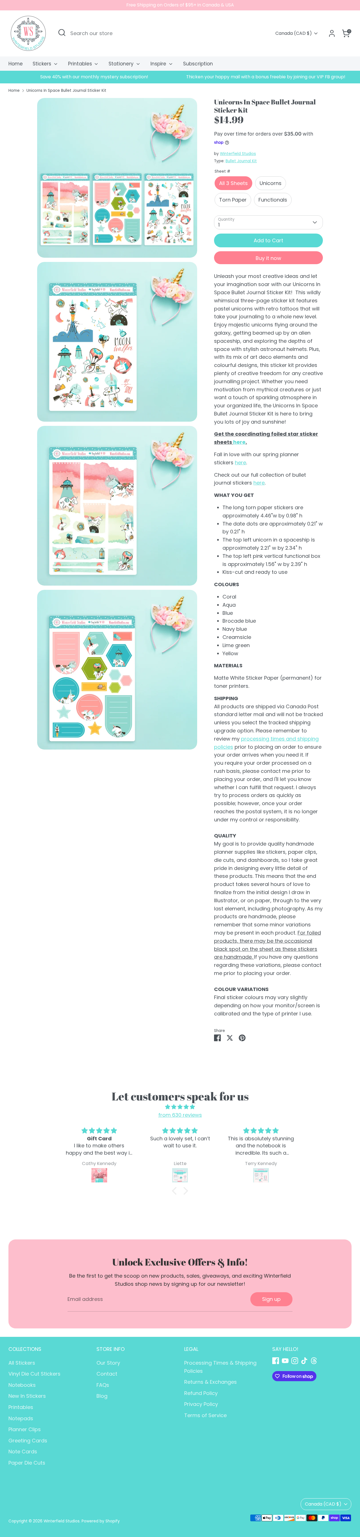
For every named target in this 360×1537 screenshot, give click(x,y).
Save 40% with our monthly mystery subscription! (94, 77)
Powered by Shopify (101, 1521)
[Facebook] (275, 1360)
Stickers (43, 63)
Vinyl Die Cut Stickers (34, 1373)
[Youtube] (285, 1360)
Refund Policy (201, 1393)
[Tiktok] (304, 1360)
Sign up (271, 1299)
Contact (106, 1373)
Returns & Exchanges (210, 1381)
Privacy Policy (201, 1404)
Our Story (108, 1362)
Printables (80, 63)
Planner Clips (24, 1429)
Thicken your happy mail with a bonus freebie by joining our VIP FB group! (265, 77)
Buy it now (268, 258)
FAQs (102, 1384)
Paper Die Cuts (26, 1462)
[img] (180, 1107)
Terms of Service (205, 1415)
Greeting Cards (27, 1440)
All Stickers (21, 1362)
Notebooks (22, 1384)
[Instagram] (294, 1360)
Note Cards (22, 1451)
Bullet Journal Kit (241, 161)
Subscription (198, 63)
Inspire (159, 63)
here (239, 442)
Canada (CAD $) (293, 33)
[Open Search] (62, 32)
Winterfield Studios (238, 153)
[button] (176, 1191)
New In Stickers (27, 1395)
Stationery (122, 63)
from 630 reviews (180, 1114)
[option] (94, 77)
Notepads (20, 1418)
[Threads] (313, 1360)
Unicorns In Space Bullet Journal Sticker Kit (66, 90)
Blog (101, 1395)
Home (15, 63)
